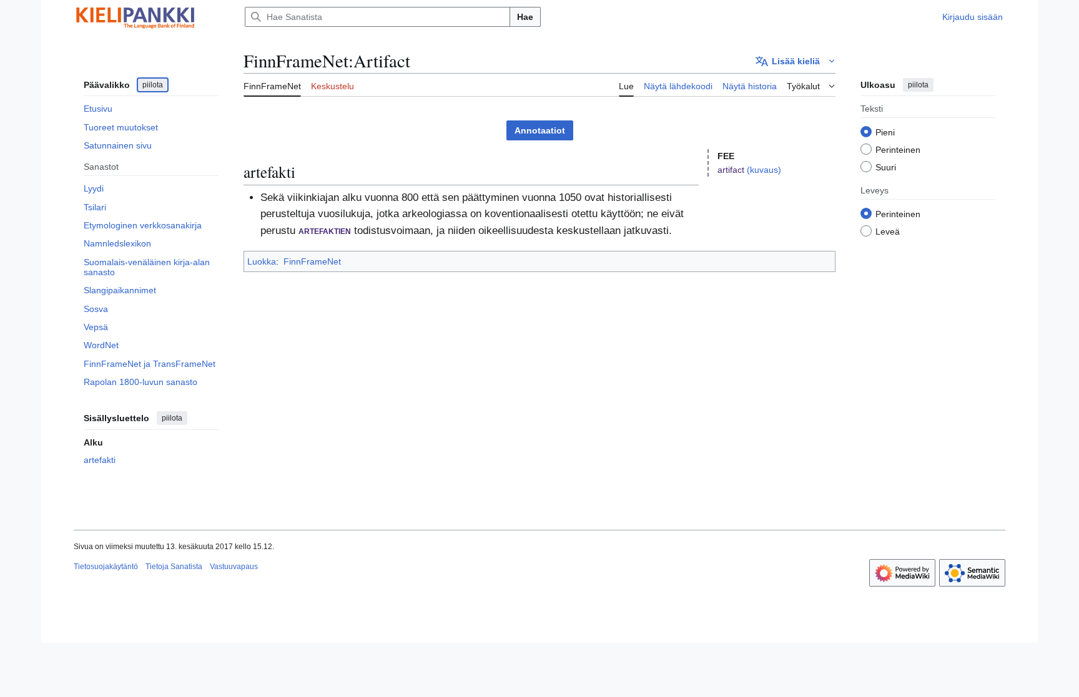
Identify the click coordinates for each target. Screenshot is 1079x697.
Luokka (261, 261)
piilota (152, 84)
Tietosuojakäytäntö (106, 566)
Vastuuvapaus (234, 566)
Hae (525, 17)
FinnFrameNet (312, 261)
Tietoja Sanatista (173, 566)
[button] (795, 61)
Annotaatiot (540, 130)
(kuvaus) (764, 170)
